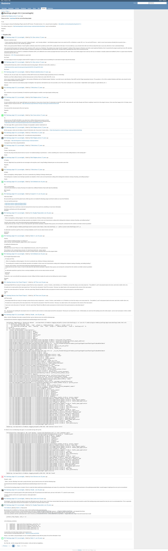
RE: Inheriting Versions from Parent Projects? (15, 282)
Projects (6, 0)
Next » (18, 546)
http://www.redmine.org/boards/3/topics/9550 (15, 204)
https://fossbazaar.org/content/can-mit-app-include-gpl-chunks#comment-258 (40, 103)
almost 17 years (17, 16)
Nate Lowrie (33, 498)
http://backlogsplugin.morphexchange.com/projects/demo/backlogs (29, 26)
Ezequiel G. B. (34, 194)
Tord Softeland (34, 181)
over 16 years (41, 181)
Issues (29, 8)
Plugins (7, 11)
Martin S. (32, 235)
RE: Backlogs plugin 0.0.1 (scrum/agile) (14, 37)
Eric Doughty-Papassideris (37, 213)
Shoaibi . (32, 314)
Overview (4, 8)
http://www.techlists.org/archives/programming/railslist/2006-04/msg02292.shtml (24, 67)
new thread (13, 18)
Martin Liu (18, 507)
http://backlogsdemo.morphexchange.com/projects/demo (25, 140)
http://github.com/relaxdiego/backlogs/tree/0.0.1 (70, 24)
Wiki (39, 8)
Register (164, 0)
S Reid (32, 87)
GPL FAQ (13, 55)
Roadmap (23, 8)
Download (10, 8)
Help (9, 0)
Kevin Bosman (34, 476)
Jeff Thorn (36, 282)
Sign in (160, 0)
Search (135, 3)
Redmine (80, 550)
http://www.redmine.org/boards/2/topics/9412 (15, 203)
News (34, 8)
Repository (50, 8)
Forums (44, 8)
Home (2, 0)
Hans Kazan (33, 115)
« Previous (4, 546)
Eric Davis (33, 37)
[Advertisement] (143, 37)
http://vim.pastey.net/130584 (32, 533)
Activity (17, 8)
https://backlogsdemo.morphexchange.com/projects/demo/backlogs (66, 130)
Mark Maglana (9, 16)
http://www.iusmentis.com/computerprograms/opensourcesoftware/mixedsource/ (24, 122)
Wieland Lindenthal (35, 72)
